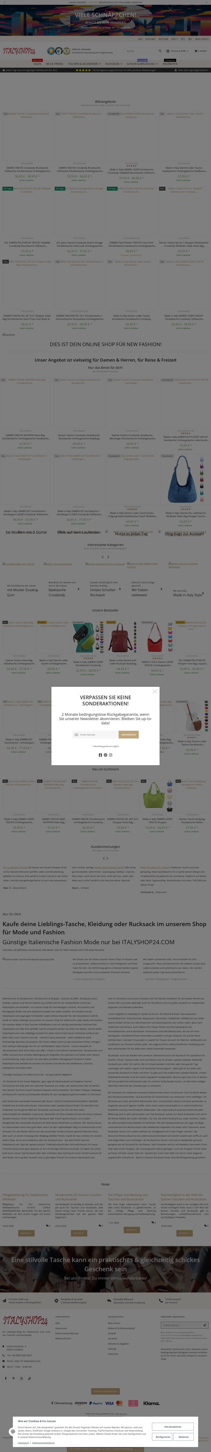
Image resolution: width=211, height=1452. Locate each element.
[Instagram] (110, 755)
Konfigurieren (163, 1437)
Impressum (23, 1442)
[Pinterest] (105, 755)
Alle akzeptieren (172, 1426)
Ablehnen (184, 1437)
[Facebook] (100, 755)
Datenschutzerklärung (43, 1442)
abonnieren (128, 734)
